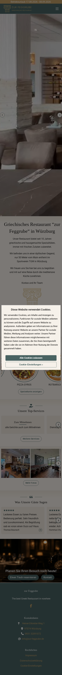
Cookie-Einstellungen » (31, 364)
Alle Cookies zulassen (31, 357)
